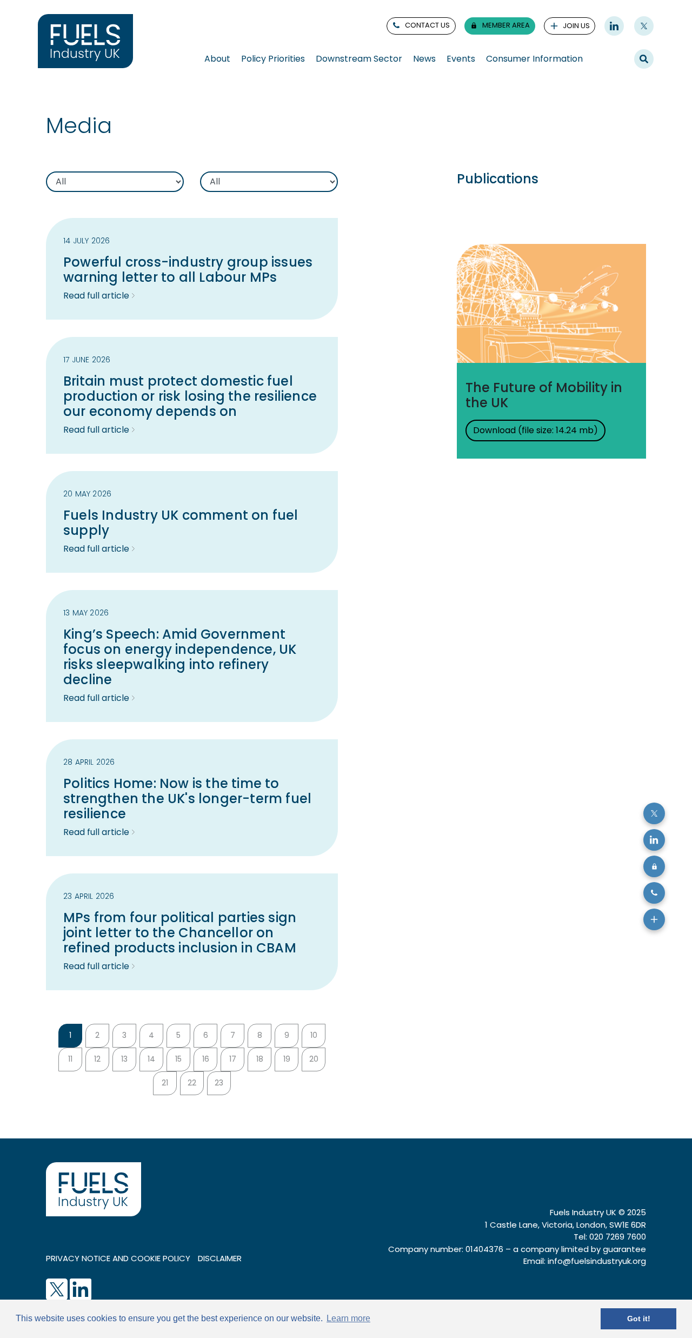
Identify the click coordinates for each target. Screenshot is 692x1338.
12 (97, 1059)
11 (70, 1059)
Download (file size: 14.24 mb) (535, 430)
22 (192, 1082)
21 (165, 1082)
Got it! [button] (638, 1318)
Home (48, 95)
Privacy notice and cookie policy (118, 1258)
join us (576, 25)
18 (259, 1059)
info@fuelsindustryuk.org (597, 1261)
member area (506, 25)
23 (219, 1082)
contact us (427, 25)
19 (286, 1059)
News (82, 95)
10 (313, 1035)
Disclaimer (220, 1258)
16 (205, 1059)
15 (178, 1059)
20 (313, 1059)
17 (232, 1059)
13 (124, 1059)
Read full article (96, 295)
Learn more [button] (348, 1318)
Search (644, 58)
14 (151, 1059)
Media (117, 95)
